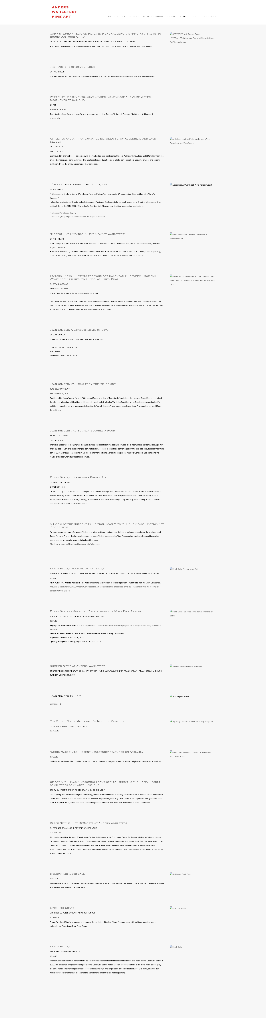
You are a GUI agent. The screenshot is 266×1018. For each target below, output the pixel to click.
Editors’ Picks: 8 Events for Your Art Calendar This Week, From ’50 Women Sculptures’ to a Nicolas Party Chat (103, 278)
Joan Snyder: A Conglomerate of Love (79, 329)
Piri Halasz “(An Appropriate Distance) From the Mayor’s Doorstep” (77, 217)
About (195, 17)
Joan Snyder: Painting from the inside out (83, 384)
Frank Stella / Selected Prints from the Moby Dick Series (95, 611)
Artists (113, 17)
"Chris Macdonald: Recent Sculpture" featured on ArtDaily (96, 751)
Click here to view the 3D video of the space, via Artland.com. (75, 544)
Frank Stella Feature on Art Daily (77, 568)
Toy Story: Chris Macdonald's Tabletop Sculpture (88, 721)
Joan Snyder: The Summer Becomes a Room (82, 430)
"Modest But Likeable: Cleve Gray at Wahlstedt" (87, 234)
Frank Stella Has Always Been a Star (79, 477)
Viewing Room (153, 17)
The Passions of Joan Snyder (72, 66)
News (183, 17)
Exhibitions (130, 17)
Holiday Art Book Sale (67, 873)
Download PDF (56, 704)
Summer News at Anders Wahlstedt (77, 666)
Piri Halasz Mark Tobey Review (63, 213)
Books (171, 17)
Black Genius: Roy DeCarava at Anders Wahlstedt (88, 823)
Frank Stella (60, 946)
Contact (210, 17)
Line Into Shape (62, 907)
